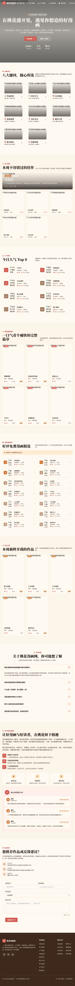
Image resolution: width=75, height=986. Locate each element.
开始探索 (29, 39)
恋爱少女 (68, 944)
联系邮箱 (41, 883)
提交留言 (10, 920)
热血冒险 (60, 944)
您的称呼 (8, 883)
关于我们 (42, 967)
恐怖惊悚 (68, 954)
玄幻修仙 (60, 947)
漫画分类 (22, 3)
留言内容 (8, 900)
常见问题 (42, 964)
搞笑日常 (68, 950)
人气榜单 (42, 3)
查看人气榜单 (44, 39)
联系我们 (42, 970)
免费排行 (63, 3)
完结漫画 (53, 3)
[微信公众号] (8, 954)
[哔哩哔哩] (12, 954)
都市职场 (60, 954)
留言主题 (8, 891)
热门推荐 (32, 3)
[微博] (4, 954)
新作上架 (42, 960)
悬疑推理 (68, 947)
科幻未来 (60, 950)
